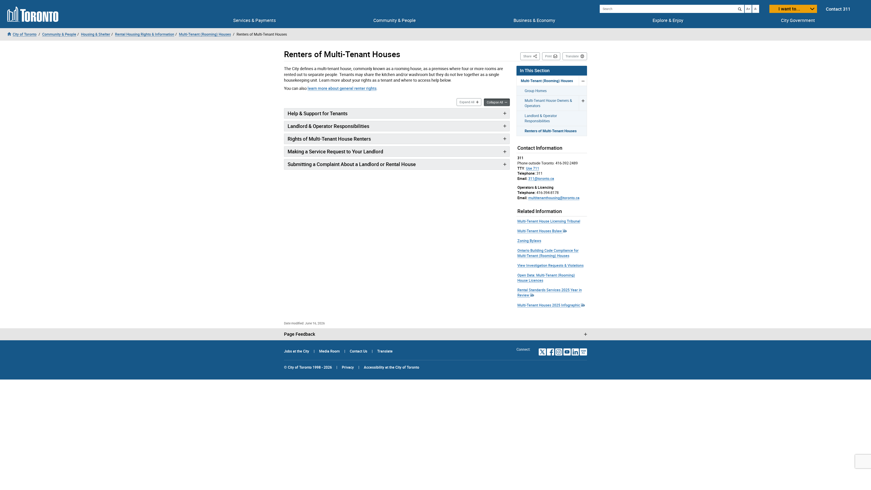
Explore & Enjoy (668, 20)
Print (548, 56)
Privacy (348, 367)
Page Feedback (299, 334)
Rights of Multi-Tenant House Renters (329, 138)
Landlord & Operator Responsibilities (328, 126)
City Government (798, 20)
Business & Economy (534, 20)
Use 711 (532, 168)
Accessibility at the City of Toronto (391, 367)
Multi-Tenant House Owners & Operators (548, 103)
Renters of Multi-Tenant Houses (551, 130)
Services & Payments (254, 20)
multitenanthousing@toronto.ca (554, 197)
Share (531, 56)
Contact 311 (838, 9)
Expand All (470, 102)
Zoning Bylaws (529, 240)
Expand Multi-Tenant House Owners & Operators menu (583, 103)
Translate (572, 56)
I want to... (789, 9)
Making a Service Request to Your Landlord (335, 151)
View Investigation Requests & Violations (550, 265)
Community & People (394, 20)
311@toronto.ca (541, 178)
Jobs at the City (297, 351)
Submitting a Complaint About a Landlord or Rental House (352, 164)
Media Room (330, 351)
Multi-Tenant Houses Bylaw (540, 230)
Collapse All (498, 102)
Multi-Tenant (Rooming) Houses (547, 80)
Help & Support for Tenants (317, 113)
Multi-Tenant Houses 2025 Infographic (549, 305)
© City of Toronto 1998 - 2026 (308, 367)
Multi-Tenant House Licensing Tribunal (548, 221)
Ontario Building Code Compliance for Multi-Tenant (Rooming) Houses (548, 253)
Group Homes (536, 90)
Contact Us (359, 351)
